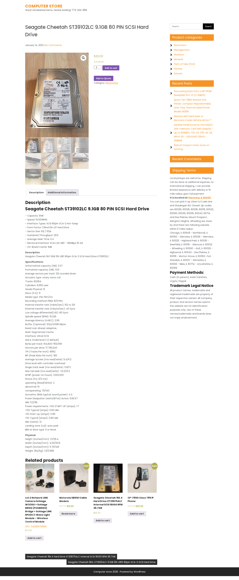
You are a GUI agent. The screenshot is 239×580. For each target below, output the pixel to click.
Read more (68, 513)
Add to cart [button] (34, 538)
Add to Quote (103, 78)
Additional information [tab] (62, 192)
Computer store (43, 6)
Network (178, 59)
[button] (83, 58)
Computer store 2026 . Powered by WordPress (119, 571)
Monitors (179, 54)
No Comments (53, 45)
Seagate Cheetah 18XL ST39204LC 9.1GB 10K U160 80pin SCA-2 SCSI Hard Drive (112, 562)
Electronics (112, 83)
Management (182, 50)
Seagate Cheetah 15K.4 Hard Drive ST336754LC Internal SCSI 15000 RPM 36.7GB (71, 556)
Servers (178, 73)
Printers (178, 68)
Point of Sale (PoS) (184, 64)
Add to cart (111, 68)
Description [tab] (36, 192)
